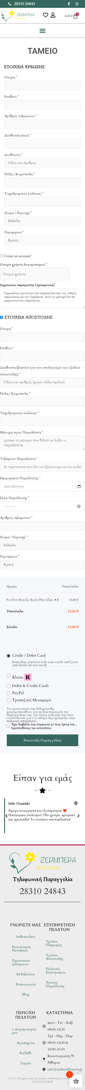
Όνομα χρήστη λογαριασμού (23, 264)
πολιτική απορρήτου (21, 721)
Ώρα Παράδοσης (14, 498)
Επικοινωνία (26, 984)
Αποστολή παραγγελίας (42, 740)
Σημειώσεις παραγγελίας (27, 285)
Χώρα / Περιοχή (18, 213)
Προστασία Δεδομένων (21, 962)
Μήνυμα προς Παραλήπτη (21, 432)
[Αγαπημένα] (45, 15)
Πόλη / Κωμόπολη (19, 174)
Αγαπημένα (26, 1043)
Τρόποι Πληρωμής (54, 943)
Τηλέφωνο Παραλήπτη (18, 458)
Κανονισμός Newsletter (21, 949)
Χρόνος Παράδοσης (55, 984)
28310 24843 (43, 891)
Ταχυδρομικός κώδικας (23, 193)
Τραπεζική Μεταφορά (31, 700)
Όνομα (10, 77)
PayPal (18, 693)
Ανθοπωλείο (25, 936)
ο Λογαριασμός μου (24, 1031)
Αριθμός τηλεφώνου (20, 116)
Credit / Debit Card (29, 655)
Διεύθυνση (13, 154)
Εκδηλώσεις (26, 974)
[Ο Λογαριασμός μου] (53, 15)
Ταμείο (25, 1063)
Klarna (17, 677)
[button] (43, 30)
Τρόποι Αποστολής (54, 957)
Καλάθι (26, 1053)
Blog (25, 994)
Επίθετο (11, 96)
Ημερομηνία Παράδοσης (20, 478)
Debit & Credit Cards (30, 686)
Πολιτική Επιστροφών (56, 971)
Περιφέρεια (14, 232)
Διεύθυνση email (17, 135)
